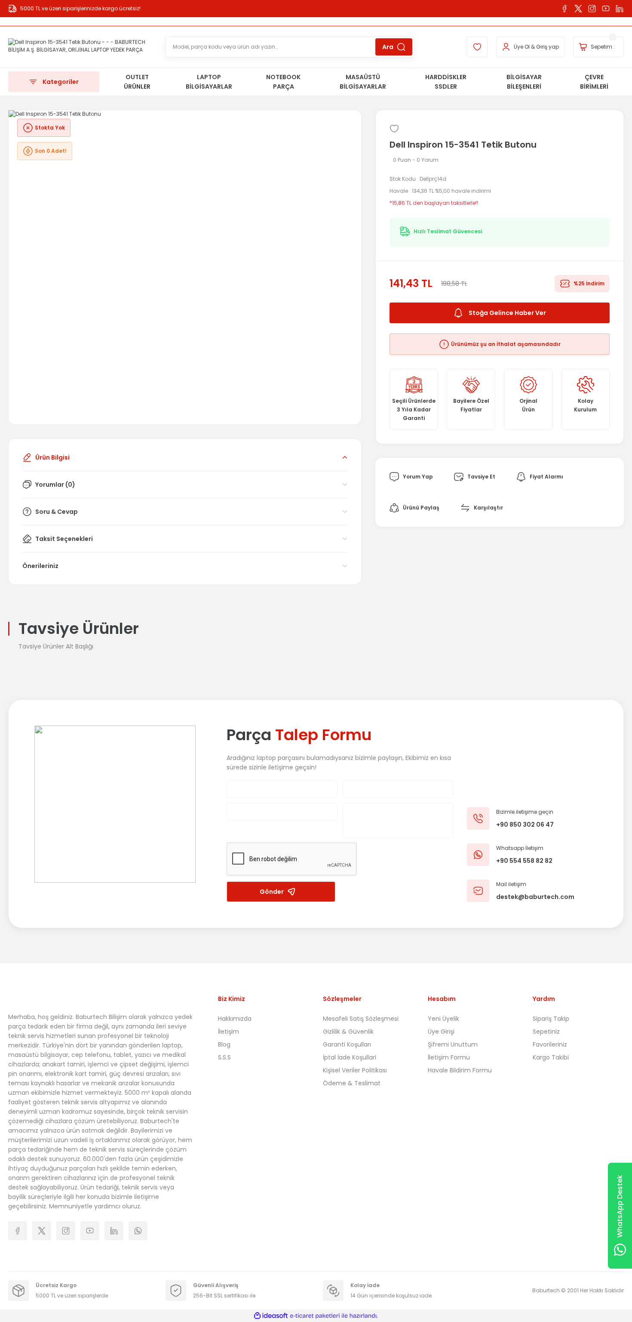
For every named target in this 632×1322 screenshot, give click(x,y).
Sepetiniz (546, 1031)
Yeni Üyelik (443, 1018)
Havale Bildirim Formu (460, 1070)
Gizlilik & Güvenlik (348, 1031)
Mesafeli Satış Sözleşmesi (361, 1018)
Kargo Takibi (551, 1057)
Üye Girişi (441, 1031)
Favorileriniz (550, 1044)
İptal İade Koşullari (349, 1057)
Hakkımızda (235, 1018)
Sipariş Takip (551, 1018)
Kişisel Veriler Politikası (355, 1070)
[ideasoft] (271, 1316)
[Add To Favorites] (394, 128)
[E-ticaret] (315, 1316)
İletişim (228, 1031)
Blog (224, 1044)
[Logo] (80, 47)
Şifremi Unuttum (453, 1044)
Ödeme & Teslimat (351, 1083)
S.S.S (224, 1057)
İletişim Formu (449, 1057)
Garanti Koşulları (347, 1044)
